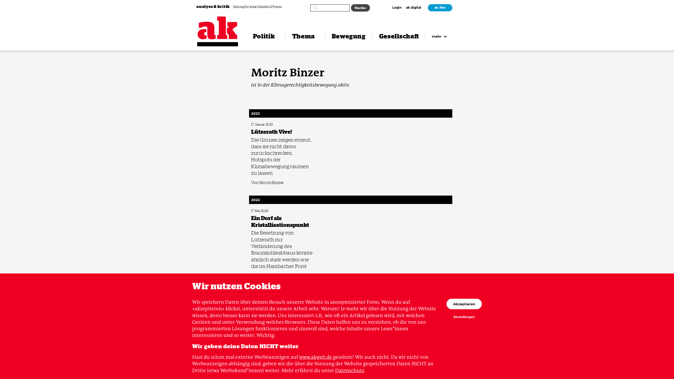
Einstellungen (464, 317)
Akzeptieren (464, 304)
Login (397, 7)
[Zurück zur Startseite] (217, 28)
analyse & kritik (213, 6)
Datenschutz (349, 370)
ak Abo (440, 7)
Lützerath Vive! (260, 124)
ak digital (413, 7)
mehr (437, 36)
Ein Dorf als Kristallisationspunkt (270, 211)
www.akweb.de (315, 357)
